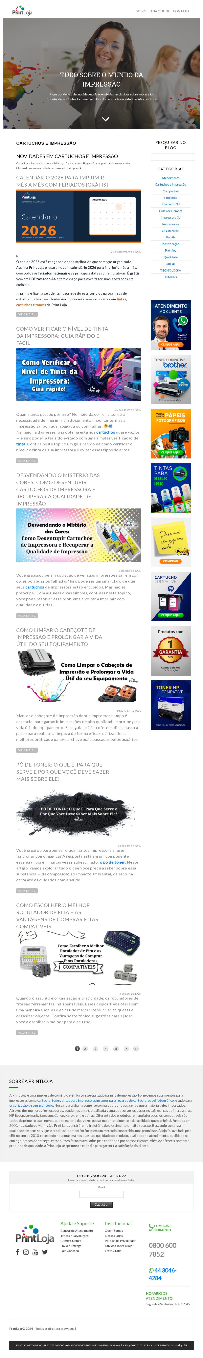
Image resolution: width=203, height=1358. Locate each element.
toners (40, 305)
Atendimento (171, 178)
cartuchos (24, 305)
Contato (181, 11)
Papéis (170, 237)
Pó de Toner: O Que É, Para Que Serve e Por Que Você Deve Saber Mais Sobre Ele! (62, 772)
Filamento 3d (171, 204)
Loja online (160, 11)
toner (56, 1100)
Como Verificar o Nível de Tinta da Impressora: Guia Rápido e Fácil (62, 336)
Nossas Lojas (114, 1235)
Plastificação (170, 244)
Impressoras (170, 224)
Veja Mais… (27, 314)
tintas (121, 299)
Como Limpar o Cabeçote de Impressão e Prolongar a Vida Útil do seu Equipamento (59, 637)
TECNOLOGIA (170, 270)
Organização (170, 230)
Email (101, 1187)
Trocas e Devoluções (74, 1235)
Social (171, 263)
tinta (20, 443)
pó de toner (114, 862)
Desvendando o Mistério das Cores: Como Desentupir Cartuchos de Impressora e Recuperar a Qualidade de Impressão (58, 489)
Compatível (171, 191)
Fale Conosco (69, 1250)
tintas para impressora (78, 1100)
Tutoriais (171, 277)
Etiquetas (170, 197)
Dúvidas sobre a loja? (119, 1246)
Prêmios (170, 250)
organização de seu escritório (31, 1105)
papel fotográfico (161, 1100)
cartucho (44, 1100)
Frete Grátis (113, 1250)
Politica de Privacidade (120, 1240)
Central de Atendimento (76, 1230)
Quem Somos (114, 1230)
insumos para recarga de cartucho (121, 1100)
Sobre (141, 11)
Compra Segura (70, 1240)
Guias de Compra (170, 211)
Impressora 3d (170, 217)
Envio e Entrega (70, 1246)
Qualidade (171, 257)
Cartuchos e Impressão (170, 184)
